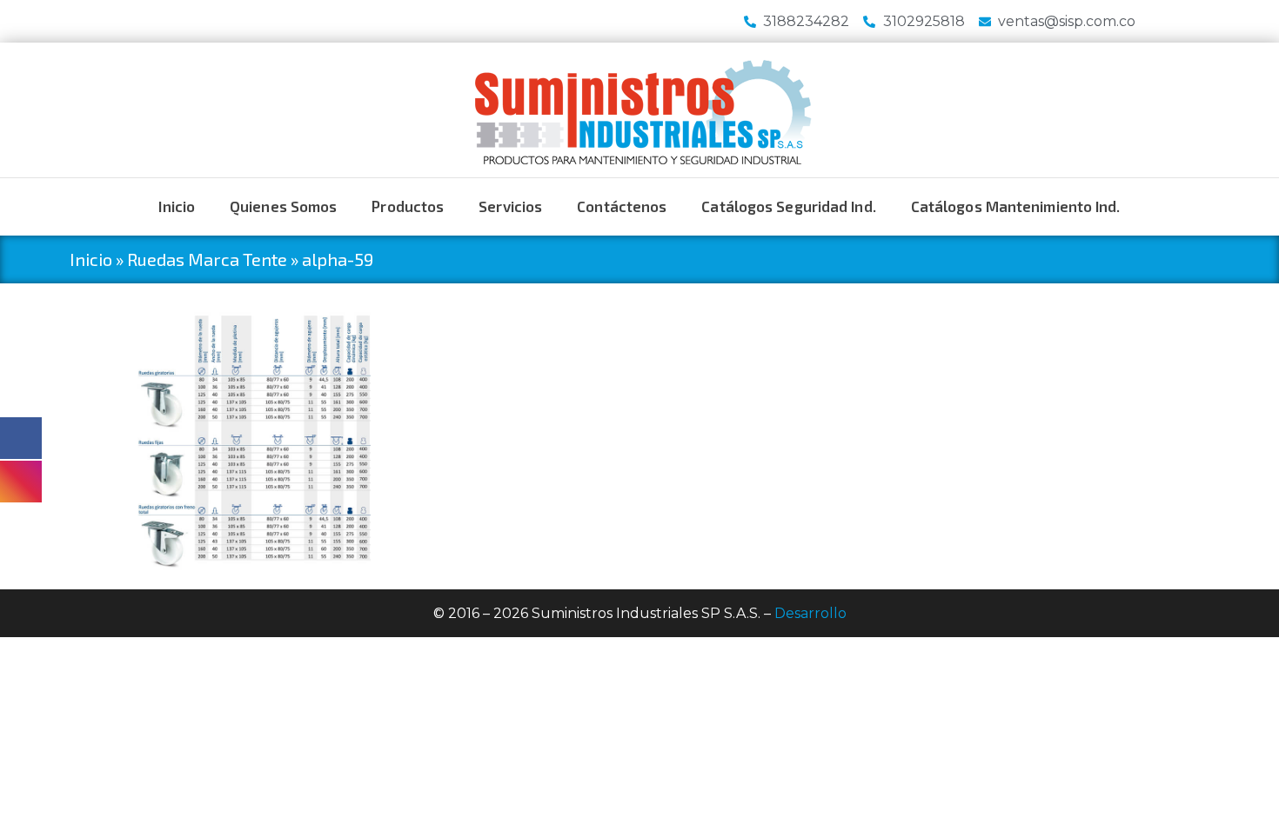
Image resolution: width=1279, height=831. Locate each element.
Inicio (176, 206)
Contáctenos (621, 206)
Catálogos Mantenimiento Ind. (1016, 206)
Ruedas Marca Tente (207, 259)
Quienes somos (283, 206)
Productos (408, 206)
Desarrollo (810, 613)
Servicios (510, 206)
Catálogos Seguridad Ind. (788, 206)
